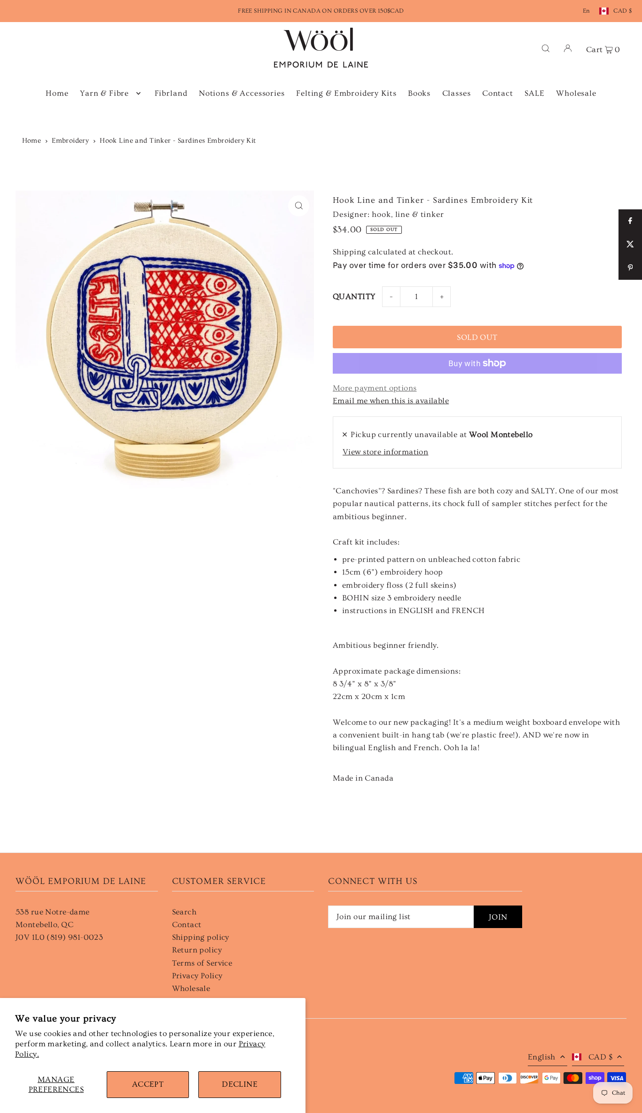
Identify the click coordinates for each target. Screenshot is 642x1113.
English (542, 1056)
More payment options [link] (375, 388)
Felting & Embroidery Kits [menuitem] (346, 93)
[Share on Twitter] (630, 244)
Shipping (349, 251)
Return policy (197, 949)
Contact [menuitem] (497, 93)
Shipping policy (200, 937)
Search (184, 911)
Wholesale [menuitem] (576, 93)
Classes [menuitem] (456, 93)
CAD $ (622, 11)
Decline (240, 1084)
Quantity (354, 296)
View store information (385, 451)
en (586, 11)
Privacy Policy (197, 975)
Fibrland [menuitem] (171, 93)
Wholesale (191, 988)
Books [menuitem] (419, 93)
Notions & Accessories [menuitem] (242, 93)
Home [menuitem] (57, 93)
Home (31, 141)
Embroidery (70, 141)
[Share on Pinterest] (630, 268)
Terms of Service (202, 963)
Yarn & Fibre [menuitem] (104, 93)
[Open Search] (545, 47)
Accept (148, 1084)
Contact (187, 924)
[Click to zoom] (298, 205)
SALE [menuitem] (534, 93)
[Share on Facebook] (630, 221)
